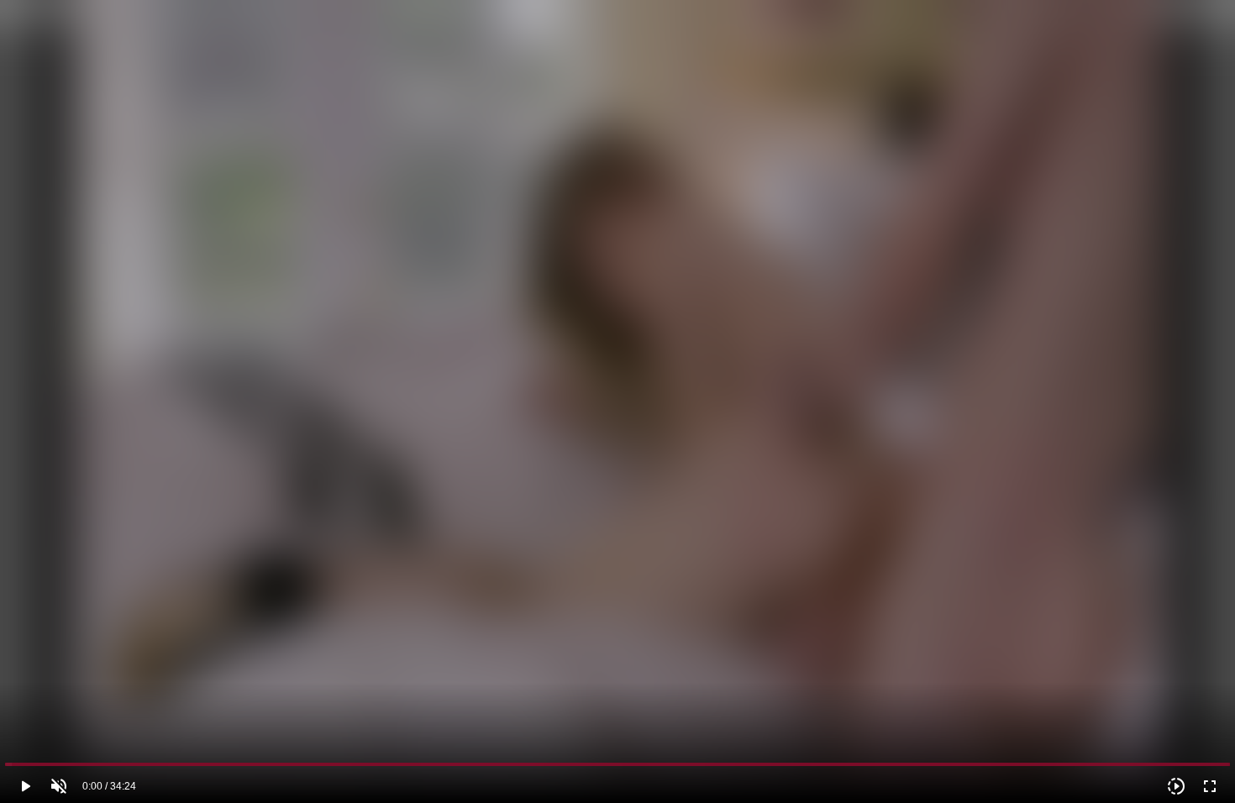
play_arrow (25, 786)
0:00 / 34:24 (109, 786)
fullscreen (1210, 786)
